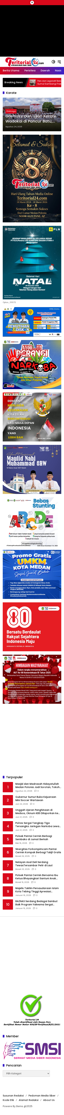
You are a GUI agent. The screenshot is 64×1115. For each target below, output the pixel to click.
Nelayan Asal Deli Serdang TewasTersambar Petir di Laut (34, 864)
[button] (53, 62)
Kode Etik (8, 1100)
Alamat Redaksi (28, 1100)
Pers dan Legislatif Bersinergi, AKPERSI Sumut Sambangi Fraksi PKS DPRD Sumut (35, 82)
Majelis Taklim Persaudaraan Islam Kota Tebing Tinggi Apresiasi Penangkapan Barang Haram (37, 890)
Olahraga (11, 111)
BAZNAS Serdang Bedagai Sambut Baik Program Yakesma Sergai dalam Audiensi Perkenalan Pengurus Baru (36, 903)
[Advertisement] (32, 739)
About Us (49, 1100)
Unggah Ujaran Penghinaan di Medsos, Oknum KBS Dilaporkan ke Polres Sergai (36, 811)
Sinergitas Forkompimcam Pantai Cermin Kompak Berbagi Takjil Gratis (38, 851)
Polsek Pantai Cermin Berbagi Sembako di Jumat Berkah (33, 837)
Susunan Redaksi (13, 1095)
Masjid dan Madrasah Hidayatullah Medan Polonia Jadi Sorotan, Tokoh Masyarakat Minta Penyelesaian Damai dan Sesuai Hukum (37, 785)
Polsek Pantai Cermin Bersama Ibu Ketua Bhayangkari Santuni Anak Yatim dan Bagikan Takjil (36, 877)
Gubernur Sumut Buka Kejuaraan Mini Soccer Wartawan (35, 798)
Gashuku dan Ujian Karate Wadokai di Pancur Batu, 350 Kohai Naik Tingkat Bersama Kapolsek (30, 119)
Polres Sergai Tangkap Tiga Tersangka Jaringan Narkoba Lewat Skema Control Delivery (37, 824)
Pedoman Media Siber (42, 1095)
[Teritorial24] (25, 61)
